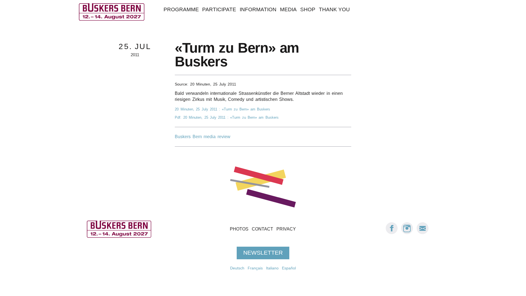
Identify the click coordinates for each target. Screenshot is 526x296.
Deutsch (237, 268)
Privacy (286, 229)
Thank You (334, 9)
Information (258, 9)
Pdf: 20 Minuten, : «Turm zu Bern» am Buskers (226, 117)
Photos (239, 229)
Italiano (272, 268)
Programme (181, 9)
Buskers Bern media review (202, 136)
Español (289, 268)
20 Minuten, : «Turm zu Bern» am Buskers (222, 109)
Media (288, 9)
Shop (307, 9)
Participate (219, 9)
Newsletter (263, 252)
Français (255, 268)
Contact (262, 229)
